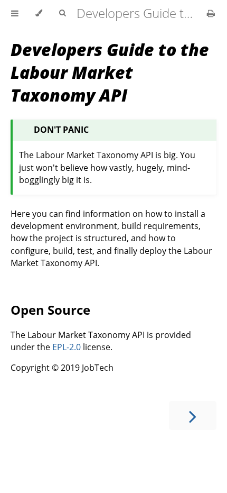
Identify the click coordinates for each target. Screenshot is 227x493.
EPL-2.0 (66, 347)
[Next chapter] (192, 415)
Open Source (50, 309)
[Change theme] (39, 13)
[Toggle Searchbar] (62, 13)
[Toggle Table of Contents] (15, 13)
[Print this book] (211, 13)
